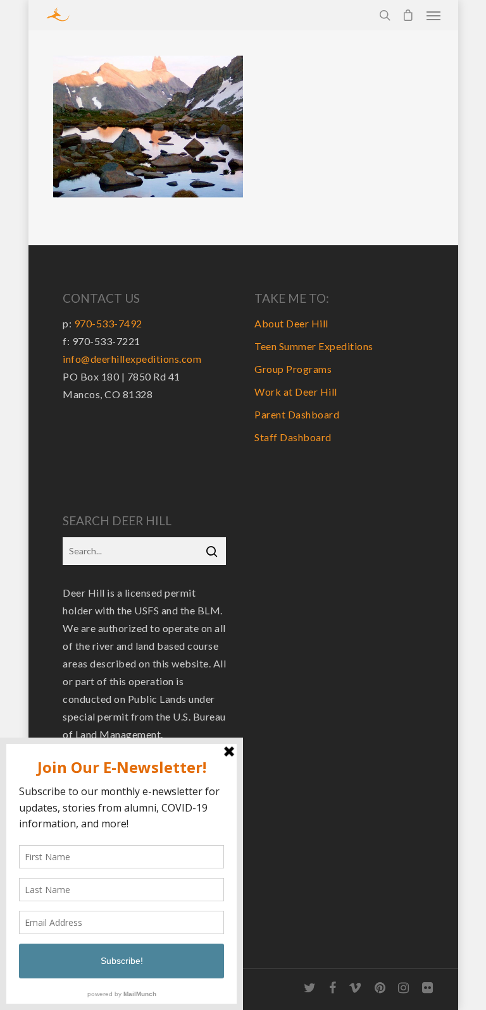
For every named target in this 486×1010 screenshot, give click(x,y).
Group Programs (293, 369)
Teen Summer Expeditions (313, 346)
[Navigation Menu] (433, 15)
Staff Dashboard (293, 437)
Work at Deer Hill (295, 392)
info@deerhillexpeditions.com (132, 359)
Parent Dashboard (296, 414)
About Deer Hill (291, 323)
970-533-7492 (108, 323)
